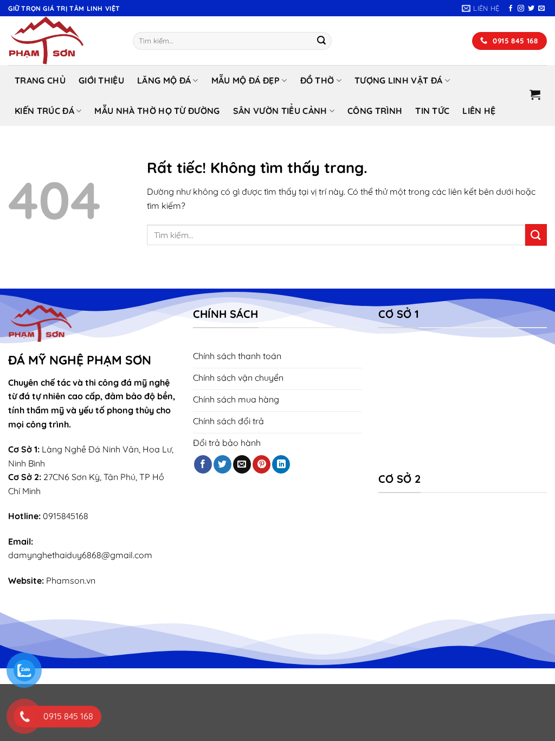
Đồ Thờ (317, 80)
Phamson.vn (70, 580)
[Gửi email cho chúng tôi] (541, 8)
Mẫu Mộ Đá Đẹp (245, 80)
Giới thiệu (101, 80)
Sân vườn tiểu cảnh (280, 110)
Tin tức (432, 110)
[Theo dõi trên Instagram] (521, 8)
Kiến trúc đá (44, 110)
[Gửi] (321, 41)
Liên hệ (478, 110)
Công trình (374, 110)
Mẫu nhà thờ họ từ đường (157, 110)
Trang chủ (40, 80)
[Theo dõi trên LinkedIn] (281, 464)
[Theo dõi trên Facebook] (510, 8)
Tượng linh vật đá (398, 80)
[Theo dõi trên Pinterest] (261, 464)
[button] (535, 94)
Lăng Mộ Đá (164, 80)
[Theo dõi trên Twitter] (531, 8)
